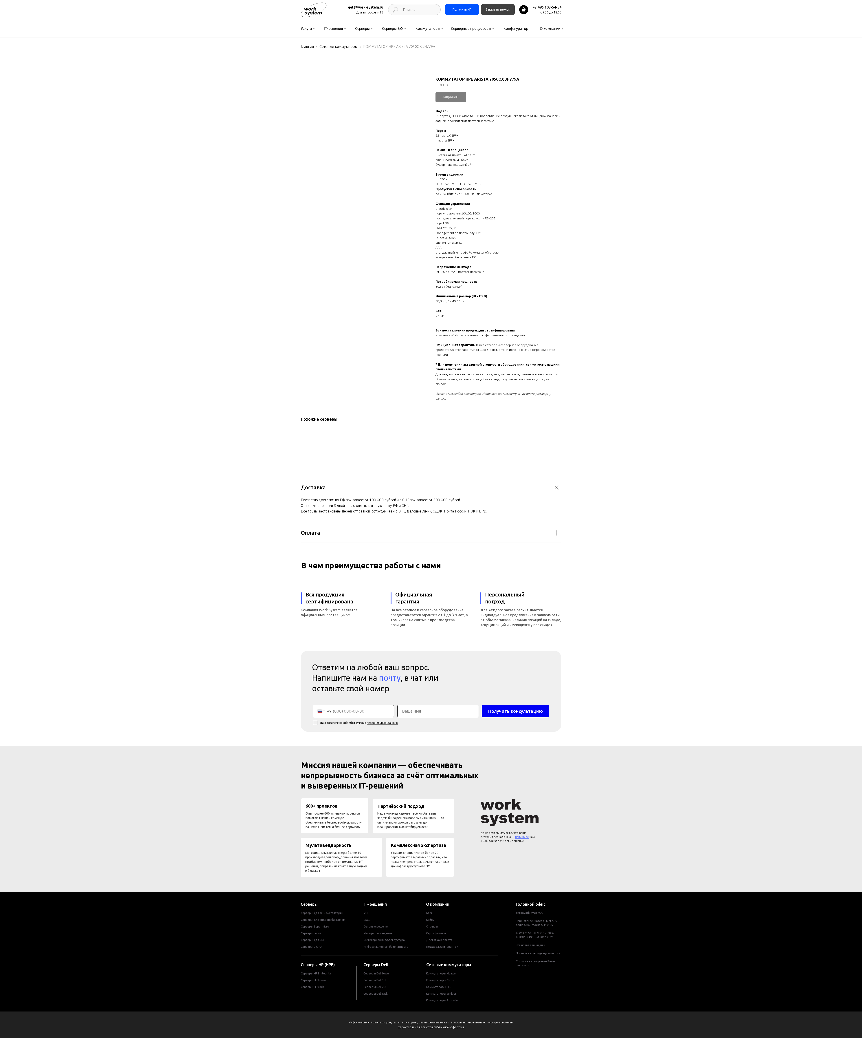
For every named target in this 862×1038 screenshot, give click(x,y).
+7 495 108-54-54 (547, 7)
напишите (522, 836)
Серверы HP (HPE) (318, 964)
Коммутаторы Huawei (441, 973)
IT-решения (333, 29)
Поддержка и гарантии (442, 946)
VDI (366, 912)
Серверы (362, 29)
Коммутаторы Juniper (441, 993)
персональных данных (382, 722)
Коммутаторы (428, 29)
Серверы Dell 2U (374, 986)
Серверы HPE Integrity (316, 973)
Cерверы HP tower (313, 980)
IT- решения (375, 904)
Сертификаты (436, 933)
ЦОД (367, 919)
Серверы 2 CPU (311, 946)
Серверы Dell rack (375, 993)
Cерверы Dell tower (376, 973)
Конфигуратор (516, 29)
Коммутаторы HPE (439, 986)
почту (389, 677)
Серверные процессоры (471, 29)
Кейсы (430, 919)
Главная (307, 46)
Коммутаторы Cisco (440, 980)
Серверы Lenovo (312, 933)
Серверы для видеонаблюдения (323, 919)
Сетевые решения (376, 926)
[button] (498, 9)
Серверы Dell (375, 964)
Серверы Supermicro (315, 926)
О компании (550, 29)
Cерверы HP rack (312, 986)
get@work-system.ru (365, 7)
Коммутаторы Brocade (442, 1000)
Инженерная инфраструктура (384, 939)
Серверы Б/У (392, 29)
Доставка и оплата (439, 939)
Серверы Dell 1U (374, 980)
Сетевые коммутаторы (338, 46)
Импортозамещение (378, 933)
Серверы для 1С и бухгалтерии (322, 912)
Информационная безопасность (386, 946)
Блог (429, 912)
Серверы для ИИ (312, 939)
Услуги (306, 29)
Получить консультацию (515, 711)
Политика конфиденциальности (538, 953)
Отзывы (432, 926)
